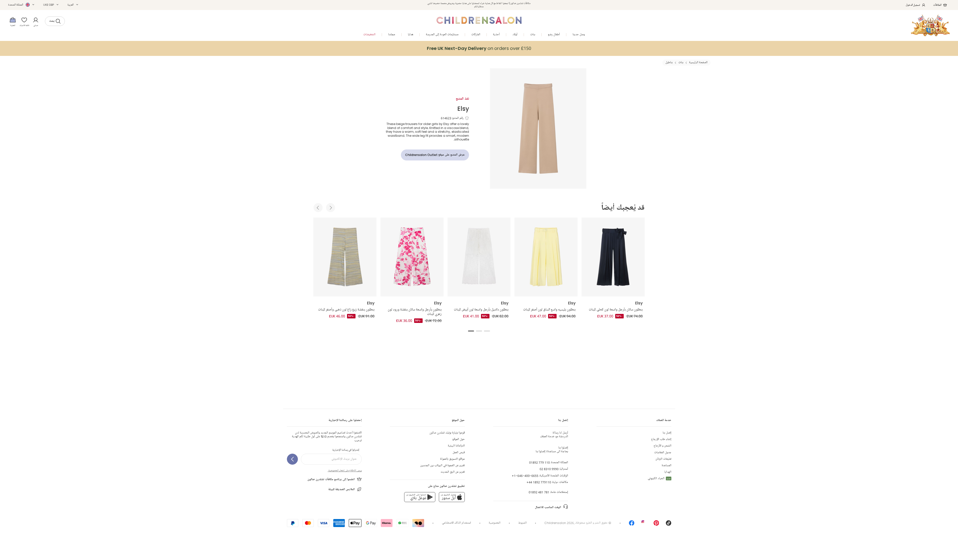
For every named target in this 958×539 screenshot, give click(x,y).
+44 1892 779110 (538, 482)
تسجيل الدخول (913, 5)
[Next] (330, 207)
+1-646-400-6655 (525, 476)
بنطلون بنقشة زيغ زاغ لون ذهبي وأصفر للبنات (346, 309)
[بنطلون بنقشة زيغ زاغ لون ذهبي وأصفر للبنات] (344, 257)
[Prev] (318, 207)
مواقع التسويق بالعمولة (452, 459)
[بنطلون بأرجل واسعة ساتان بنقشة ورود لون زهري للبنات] (412, 257)
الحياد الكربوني (659, 478)
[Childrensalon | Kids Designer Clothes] (930, 25)
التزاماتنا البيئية (456, 446)
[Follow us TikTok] (668, 525)
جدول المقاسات (662, 452)
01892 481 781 (539, 492)
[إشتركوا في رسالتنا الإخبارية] (292, 459)
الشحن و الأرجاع (662, 446)
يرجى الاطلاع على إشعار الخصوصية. (345, 470)
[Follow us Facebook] (631, 525)
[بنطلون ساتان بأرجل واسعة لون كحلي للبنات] (613, 257)
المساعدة (666, 465)
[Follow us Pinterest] (656, 525)
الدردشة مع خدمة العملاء (554, 435)
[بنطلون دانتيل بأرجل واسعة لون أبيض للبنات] (479, 257)
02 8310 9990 (549, 469)
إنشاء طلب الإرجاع (661, 439)
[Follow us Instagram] (644, 525)
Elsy (463, 108)
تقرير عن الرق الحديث (453, 472)
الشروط (522, 523)
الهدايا (667, 472)
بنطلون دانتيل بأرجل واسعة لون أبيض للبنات (481, 309)
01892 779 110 (539, 462)
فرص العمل (459, 452)
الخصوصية (494, 523)
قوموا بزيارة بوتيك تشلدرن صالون (447, 433)
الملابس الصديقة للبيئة (341, 489)
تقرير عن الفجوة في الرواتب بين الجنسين (442, 465)
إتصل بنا (667, 433)
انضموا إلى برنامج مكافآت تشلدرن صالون (331, 479)
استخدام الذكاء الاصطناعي (456, 523)
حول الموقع (458, 439)
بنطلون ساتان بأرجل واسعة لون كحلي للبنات (616, 309)
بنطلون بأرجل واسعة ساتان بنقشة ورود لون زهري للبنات (415, 311)
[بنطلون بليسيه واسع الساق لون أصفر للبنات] (546, 257)
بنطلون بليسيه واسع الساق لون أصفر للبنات (549, 309)
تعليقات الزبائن (663, 459)
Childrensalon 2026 (559, 523)
